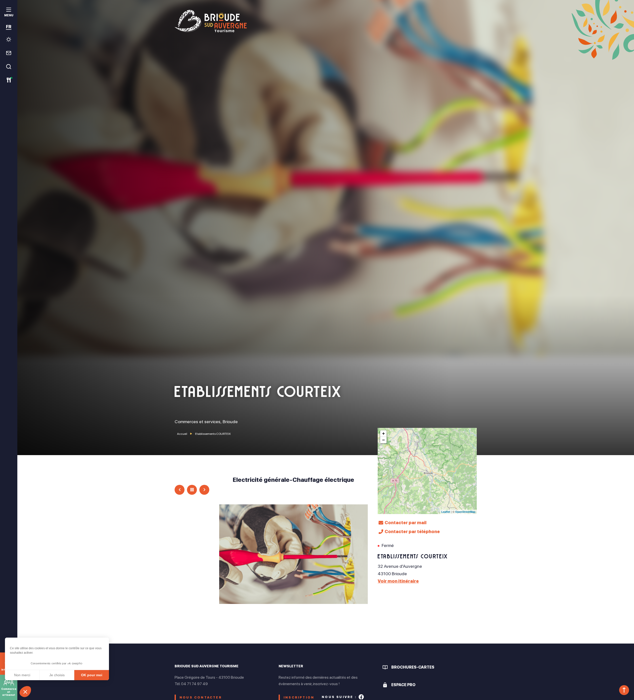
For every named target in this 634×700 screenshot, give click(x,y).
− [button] (383, 439)
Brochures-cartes (412, 667)
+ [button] (383, 433)
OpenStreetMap (465, 512)
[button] (25, 692)
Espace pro (403, 684)
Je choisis (57, 675)
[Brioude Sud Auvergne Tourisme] (326, 21)
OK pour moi (91, 675)
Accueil (182, 434)
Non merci (22, 675)
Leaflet (445, 512)
